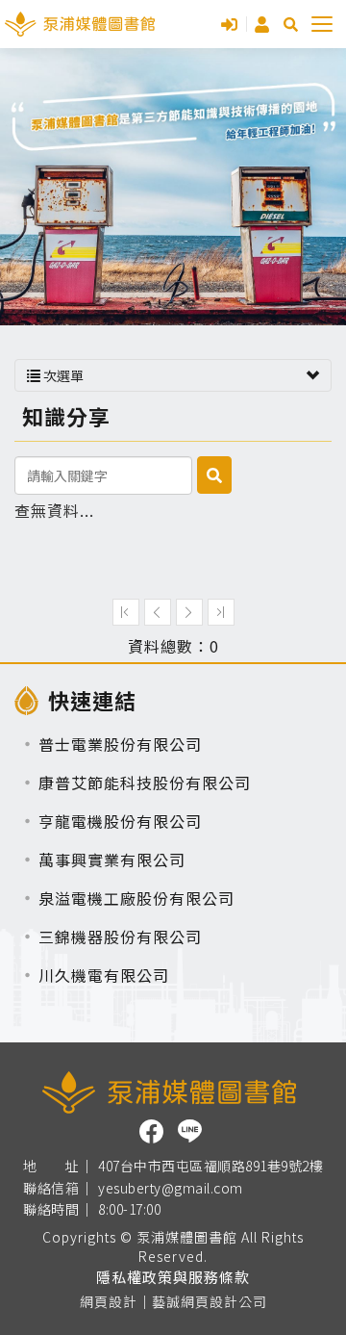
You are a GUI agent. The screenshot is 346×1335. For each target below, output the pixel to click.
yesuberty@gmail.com (170, 1188)
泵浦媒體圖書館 (80, 24)
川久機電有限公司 (103, 975)
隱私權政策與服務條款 (173, 1277)
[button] (291, 24)
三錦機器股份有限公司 (120, 936)
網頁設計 (108, 1301)
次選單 (62, 375)
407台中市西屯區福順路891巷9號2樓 (210, 1166)
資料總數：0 (173, 646)
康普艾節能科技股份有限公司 (144, 782)
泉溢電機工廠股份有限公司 (136, 898)
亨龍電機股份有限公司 (120, 821)
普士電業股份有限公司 (120, 744)
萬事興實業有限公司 (111, 859)
